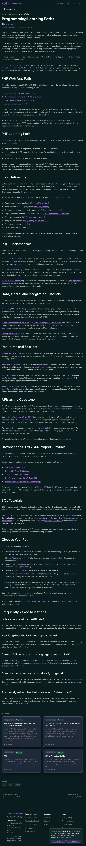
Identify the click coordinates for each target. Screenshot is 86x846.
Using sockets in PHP (10, 375)
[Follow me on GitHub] (18, 817)
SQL (10, 784)
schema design (40, 518)
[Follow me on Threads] (11, 817)
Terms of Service (68, 821)
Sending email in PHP (10, 333)
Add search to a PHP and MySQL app (19, 100)
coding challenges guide (41, 601)
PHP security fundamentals (51, 210)
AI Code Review (31, 824)
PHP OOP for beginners (11, 281)
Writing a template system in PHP (36, 221)
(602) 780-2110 (12, 832)
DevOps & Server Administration (25, 574)
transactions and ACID (53, 520)
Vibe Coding (29, 828)
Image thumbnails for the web (17, 474)
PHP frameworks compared (33, 217)
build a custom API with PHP (20, 417)
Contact (47, 821)
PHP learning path (12, 140)
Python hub (43, 428)
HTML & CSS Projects (20, 570)
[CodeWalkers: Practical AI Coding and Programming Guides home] (12, 3)
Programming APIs (27, 420)
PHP (4, 784)
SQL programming (41, 206)
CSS (28, 228)
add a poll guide (37, 367)
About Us (47, 817)
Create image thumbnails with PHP (15, 322)
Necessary (73, 841)
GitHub (46, 824)
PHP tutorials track (21, 552)
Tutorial (17, 784)
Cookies (68, 837)
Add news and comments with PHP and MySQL (23, 97)
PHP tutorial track (27, 68)
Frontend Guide (76, 797)
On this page (9, 9)
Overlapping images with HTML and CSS (21, 478)
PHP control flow (8, 259)
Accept (58, 841)
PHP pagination (20, 261)
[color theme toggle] (69, 3)
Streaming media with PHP (12, 386)
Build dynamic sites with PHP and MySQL (21, 93)
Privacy (63, 837)
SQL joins (72, 515)
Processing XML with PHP (12, 309)
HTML (28, 224)
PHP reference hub (9, 68)
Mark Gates (9, 24)
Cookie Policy (67, 824)
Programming (12, 14)
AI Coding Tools (31, 817)
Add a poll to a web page (15, 467)
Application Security (32, 821)
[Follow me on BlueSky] (14, 817)
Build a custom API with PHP (16, 104)
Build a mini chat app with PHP (13, 353)
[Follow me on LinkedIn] (21, 817)
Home (4, 14)
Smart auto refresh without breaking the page (23, 481)
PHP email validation (10, 270)
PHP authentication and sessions (57, 120)
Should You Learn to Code (12, 797)
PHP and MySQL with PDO (38, 203)
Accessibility (66, 828)
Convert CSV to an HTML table (17, 471)
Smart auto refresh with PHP (13, 364)
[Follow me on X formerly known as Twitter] (8, 817)
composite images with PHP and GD (47, 322)
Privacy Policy (67, 817)
